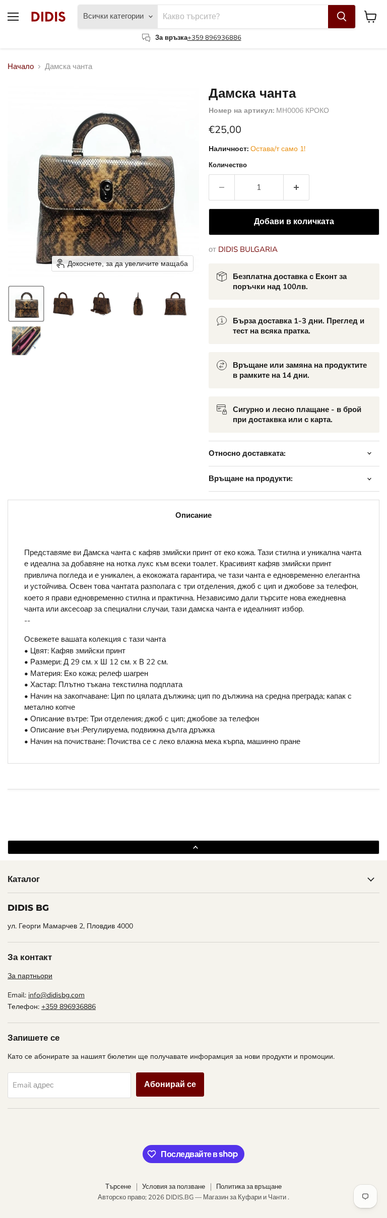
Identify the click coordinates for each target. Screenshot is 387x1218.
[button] (26, 304)
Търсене (118, 1186)
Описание (193, 515)
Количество (228, 165)
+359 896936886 (214, 37)
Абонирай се (170, 1084)
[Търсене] (341, 16)
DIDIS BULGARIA (248, 249)
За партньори (30, 976)
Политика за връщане (249, 1186)
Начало (21, 66)
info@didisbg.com (56, 995)
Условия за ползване (173, 1186)
